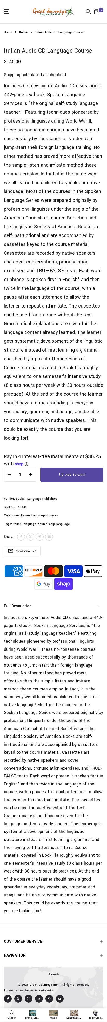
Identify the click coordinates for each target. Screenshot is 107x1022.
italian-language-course (30, 524)
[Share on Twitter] (30, 537)
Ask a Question (26, 551)
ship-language (59, 524)
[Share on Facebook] (21, 537)
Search (53, 974)
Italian (23, 32)
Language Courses (44, 515)
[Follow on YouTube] (60, 999)
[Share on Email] (49, 537)
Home (8, 32)
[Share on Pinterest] (40, 537)
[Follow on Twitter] (18, 999)
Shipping (12, 75)
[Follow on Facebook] (8, 999)
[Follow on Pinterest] (49, 999)
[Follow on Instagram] (28, 999)
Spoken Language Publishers (36, 499)
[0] (96, 11)
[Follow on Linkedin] (39, 999)
